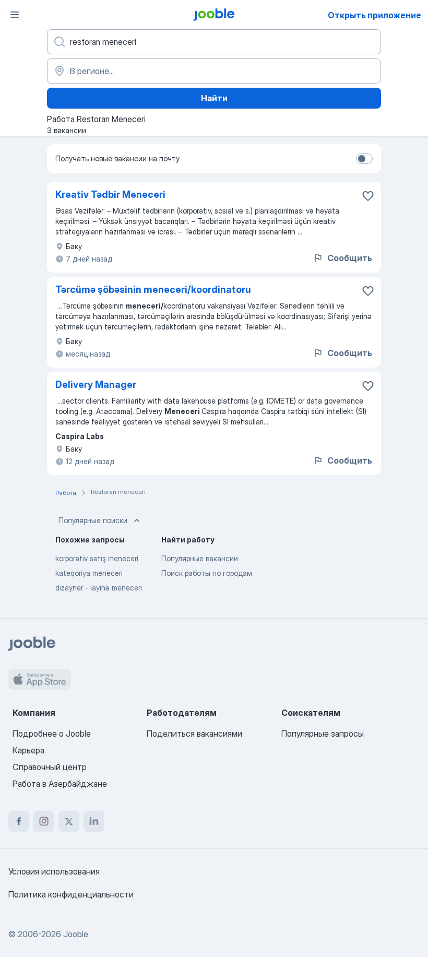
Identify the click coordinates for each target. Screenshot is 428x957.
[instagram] (43, 821)
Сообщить (349, 258)
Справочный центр (50, 767)
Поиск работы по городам (206, 573)
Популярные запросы (322, 733)
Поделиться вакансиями (194, 733)
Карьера (28, 750)
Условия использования (54, 871)
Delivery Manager (95, 384)
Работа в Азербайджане (60, 783)
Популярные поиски (92, 520)
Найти (214, 98)
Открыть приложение (374, 15)
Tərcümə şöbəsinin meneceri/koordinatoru (153, 289)
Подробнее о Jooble (52, 733)
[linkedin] (94, 821)
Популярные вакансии (199, 558)
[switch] (364, 158)
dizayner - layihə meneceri (98, 587)
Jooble (75, 934)
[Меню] (14, 14)
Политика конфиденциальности (71, 894)
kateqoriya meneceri (89, 573)
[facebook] (18, 821)
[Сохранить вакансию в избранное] (368, 196)
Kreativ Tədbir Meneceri (110, 194)
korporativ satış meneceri (96, 558)
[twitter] (68, 821)
